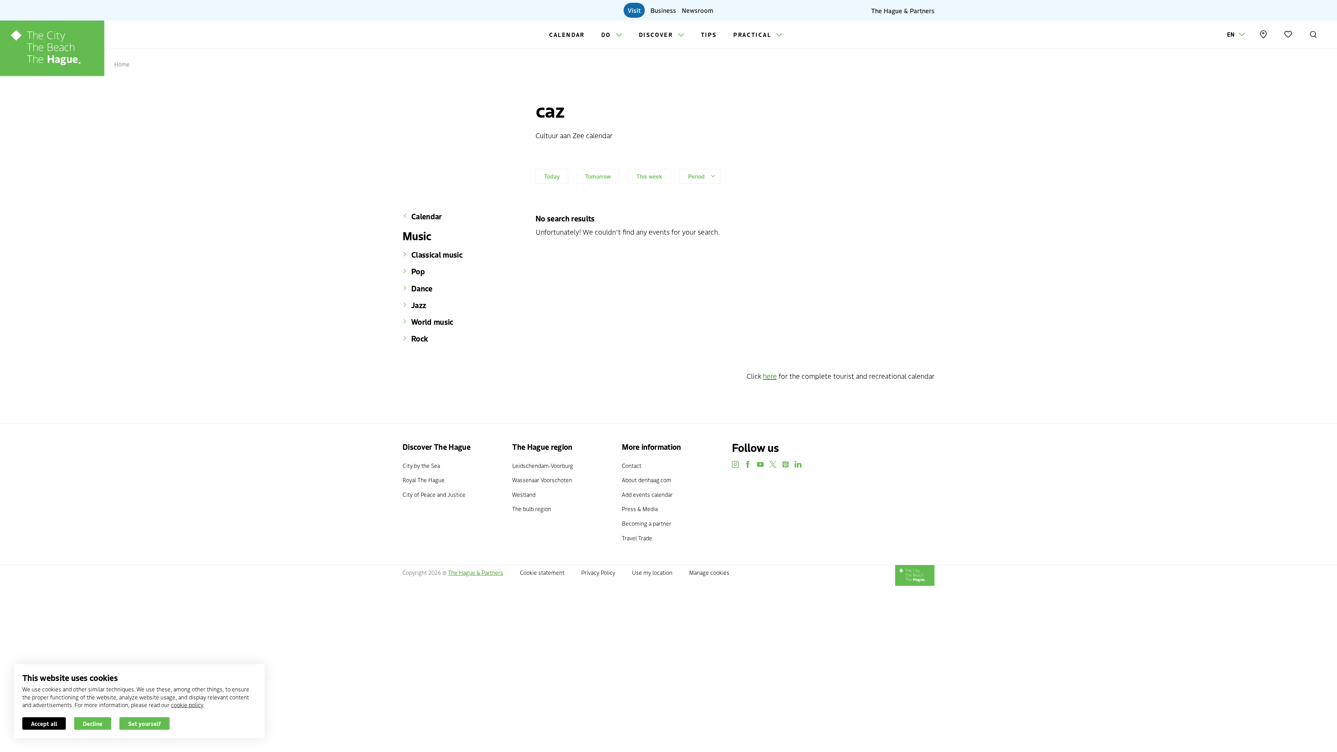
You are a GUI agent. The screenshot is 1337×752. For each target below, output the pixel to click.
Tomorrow (598, 176)
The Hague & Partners (903, 10)
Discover (657, 34)
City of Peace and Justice (434, 494)
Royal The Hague (423, 480)
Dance (421, 288)
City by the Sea (421, 465)
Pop (418, 271)
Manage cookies (709, 572)
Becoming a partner (646, 523)
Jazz (418, 305)
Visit (634, 10)
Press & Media (640, 508)
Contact (631, 465)
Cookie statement (542, 572)
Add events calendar (647, 494)
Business (663, 10)
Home (122, 64)
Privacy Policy (598, 572)
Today (552, 176)
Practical (753, 34)
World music (432, 322)
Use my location (652, 572)
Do (607, 34)
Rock (419, 338)
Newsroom (697, 10)
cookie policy (187, 704)
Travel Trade (637, 538)
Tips (709, 34)
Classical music (436, 254)
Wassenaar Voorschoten (542, 480)
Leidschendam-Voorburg (542, 465)
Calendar (567, 34)
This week (649, 176)
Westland (523, 494)
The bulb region (531, 508)
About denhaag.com (646, 480)
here (770, 376)
